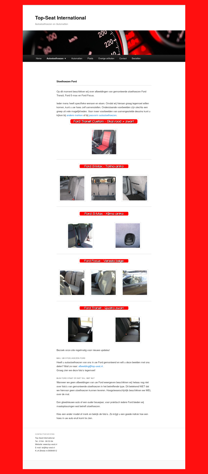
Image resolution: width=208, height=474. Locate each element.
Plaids (90, 58)
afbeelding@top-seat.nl (90, 366)
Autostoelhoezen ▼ (56, 58)
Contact (123, 58)
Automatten (76, 58)
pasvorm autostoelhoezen (103, 115)
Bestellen (136, 58)
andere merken (75, 115)
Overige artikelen (106, 58)
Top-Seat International (60, 17)
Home (38, 58)
